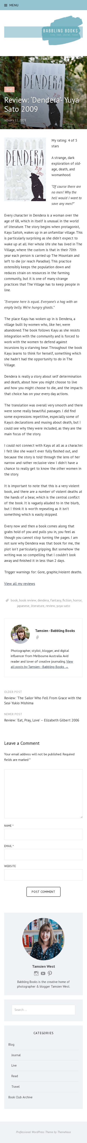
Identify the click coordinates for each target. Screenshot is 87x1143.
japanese (23, 606)
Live (14, 1065)
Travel (15, 1087)
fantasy (55, 600)
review (50, 606)
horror (77, 600)
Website (10, 866)
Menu (13, 5)
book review (27, 600)
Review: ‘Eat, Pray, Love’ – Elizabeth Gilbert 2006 (41, 720)
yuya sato (63, 606)
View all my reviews (19, 583)
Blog (11, 1044)
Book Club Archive (20, 1097)
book (14, 600)
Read (9, 89)
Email (9, 846)
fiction (67, 600)
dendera (43, 600)
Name (9, 826)
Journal (16, 1055)
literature (37, 606)
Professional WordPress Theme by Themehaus (43, 1132)
